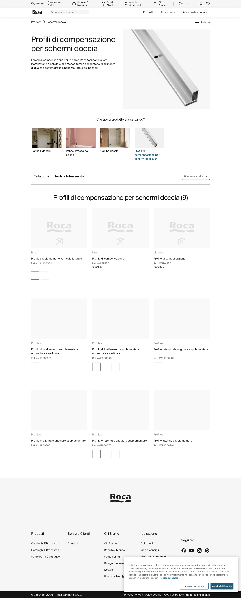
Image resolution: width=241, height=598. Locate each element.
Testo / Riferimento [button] (69, 176)
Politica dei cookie (169, 578)
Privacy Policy (132, 594)
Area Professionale (195, 12)
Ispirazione (168, 12)
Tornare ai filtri (234, 559)
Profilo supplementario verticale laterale (56, 258)
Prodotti (148, 12)
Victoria (158, 252)
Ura (94, 252)
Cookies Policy (173, 594)
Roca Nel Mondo (114, 550)
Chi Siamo (111, 533)
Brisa (34, 252)
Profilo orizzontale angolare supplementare (181, 349)
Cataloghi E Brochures (45, 543)
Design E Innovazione (117, 563)
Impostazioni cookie (197, 594)
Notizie (109, 569)
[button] (52, 12)
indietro (205, 22)
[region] (181, 575)
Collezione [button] (41, 176)
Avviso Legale (153, 594)
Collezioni (147, 543)
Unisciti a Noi (112, 576)
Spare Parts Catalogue (45, 556)
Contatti (73, 543)
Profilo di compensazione (108, 258)
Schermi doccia (56, 21)
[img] (35, 275)
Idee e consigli (150, 550)
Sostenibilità (112, 556)
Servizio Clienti (79, 533)
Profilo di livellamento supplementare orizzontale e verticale (54, 351)
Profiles (36, 343)
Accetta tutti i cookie (222, 586)
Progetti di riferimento (154, 556)
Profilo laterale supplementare (173, 440)
